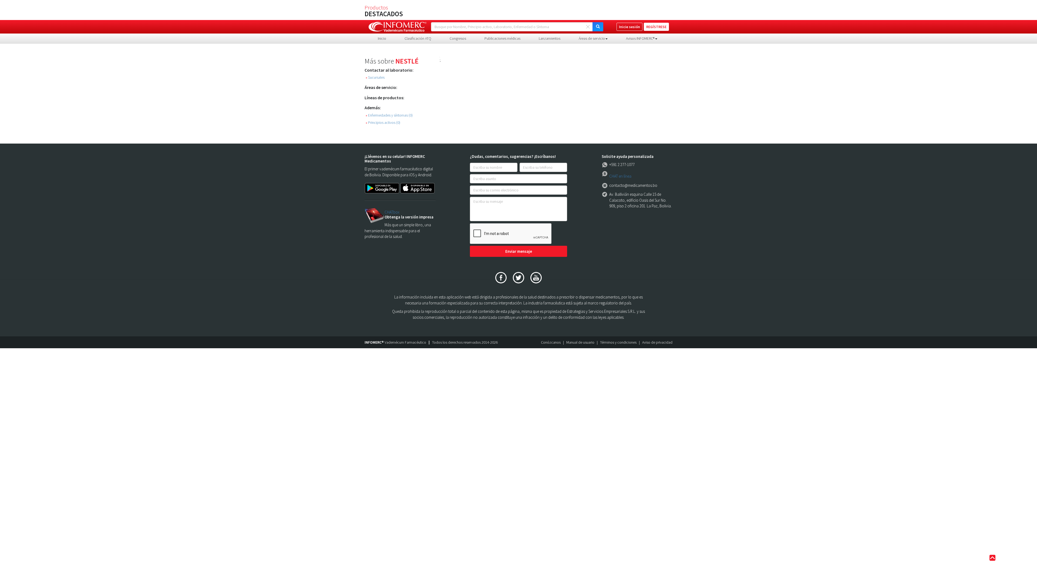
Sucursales (375, 77)
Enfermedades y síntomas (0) (389, 115)
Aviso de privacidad (657, 342)
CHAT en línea (620, 176)
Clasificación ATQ (418, 38)
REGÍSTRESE (656, 26)
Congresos (458, 38)
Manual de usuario (580, 342)
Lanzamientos (549, 38)
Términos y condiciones (618, 342)
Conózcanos (551, 342)
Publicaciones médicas (502, 38)
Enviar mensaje (518, 251)
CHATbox (392, 212)
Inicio (382, 38)
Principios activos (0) (383, 122)
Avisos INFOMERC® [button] (640, 38)
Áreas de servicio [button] (592, 38)
